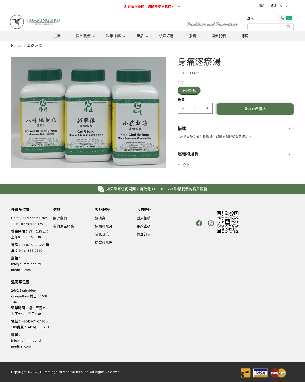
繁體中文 (277, 6)
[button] (85, 36)
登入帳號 (144, 218)
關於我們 (60, 218)
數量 (181, 100)
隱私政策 (102, 234)
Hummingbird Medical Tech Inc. (64, 372)
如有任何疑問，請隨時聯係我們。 (150, 6)
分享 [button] (186, 165)
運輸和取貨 (103, 226)
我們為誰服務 (63, 226)
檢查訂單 (144, 234)
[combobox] (270, 27)
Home (16, 45)
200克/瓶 (189, 90)
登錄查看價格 (255, 109)
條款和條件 (103, 242)
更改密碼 (144, 226)
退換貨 (100, 218)
